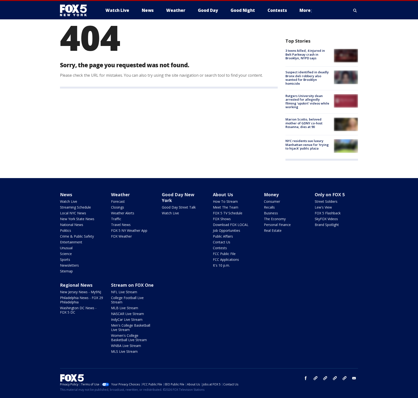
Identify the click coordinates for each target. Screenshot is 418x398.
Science (66, 253)
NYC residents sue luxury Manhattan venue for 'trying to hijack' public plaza (307, 144)
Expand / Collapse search (355, 10)
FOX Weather (121, 236)
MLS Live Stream (124, 351)
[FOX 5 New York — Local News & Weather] (76, 10)
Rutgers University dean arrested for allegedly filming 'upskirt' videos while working (307, 101)
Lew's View (323, 207)
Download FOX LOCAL (230, 224)
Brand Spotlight (327, 224)
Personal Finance (277, 224)
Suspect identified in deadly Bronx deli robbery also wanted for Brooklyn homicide (307, 78)
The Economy (275, 219)
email (354, 378)
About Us (223, 194)
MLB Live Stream (124, 308)
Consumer (272, 201)
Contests (220, 248)
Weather (120, 194)
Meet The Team (225, 207)
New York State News (77, 219)
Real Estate (273, 230)
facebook (306, 378)
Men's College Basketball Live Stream (130, 327)
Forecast (118, 201)
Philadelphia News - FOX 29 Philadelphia (81, 299)
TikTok (325, 378)
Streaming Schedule (75, 207)
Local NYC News (73, 213)
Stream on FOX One (132, 285)
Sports (65, 259)
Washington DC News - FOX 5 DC (78, 310)
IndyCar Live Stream (126, 319)
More (305, 10)
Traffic (116, 219)
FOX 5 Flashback (328, 213)
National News (71, 224)
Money (271, 194)
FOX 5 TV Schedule (227, 213)
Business (271, 213)
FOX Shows (222, 219)
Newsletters (69, 265)
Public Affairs (223, 236)
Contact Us (221, 242)
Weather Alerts (122, 213)
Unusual (66, 248)
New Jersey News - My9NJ (80, 292)
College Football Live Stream (127, 299)
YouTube (335, 378)
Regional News (76, 285)
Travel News (121, 224)
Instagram (315, 378)
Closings (117, 207)
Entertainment (71, 242)
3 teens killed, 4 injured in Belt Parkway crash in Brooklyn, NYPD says (305, 54)
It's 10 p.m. (221, 265)
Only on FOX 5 (330, 194)
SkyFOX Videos (326, 219)
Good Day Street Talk (179, 207)
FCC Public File (224, 253)
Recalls (269, 207)
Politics (65, 230)
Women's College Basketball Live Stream (129, 337)
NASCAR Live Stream (127, 313)
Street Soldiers (326, 201)
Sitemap (66, 271)
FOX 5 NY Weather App (129, 230)
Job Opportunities (226, 230)
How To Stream (225, 201)
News (66, 194)
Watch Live (68, 201)
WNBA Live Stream (126, 345)
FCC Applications (226, 259)
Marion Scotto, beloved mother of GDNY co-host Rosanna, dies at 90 (303, 123)
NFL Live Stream (124, 292)
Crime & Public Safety (77, 236)
